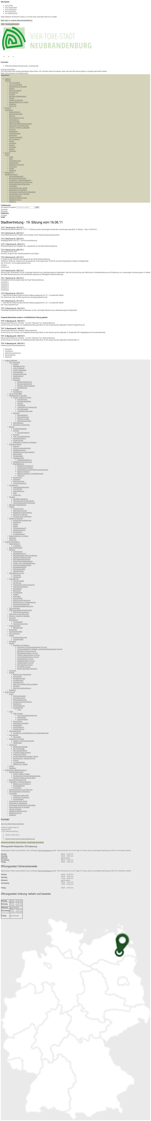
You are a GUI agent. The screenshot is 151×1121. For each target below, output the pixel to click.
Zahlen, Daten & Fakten (21, 774)
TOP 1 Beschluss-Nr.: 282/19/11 (12, 227)
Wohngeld (16, 596)
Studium (16, 435)
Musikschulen (18, 440)
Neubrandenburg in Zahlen (18, 102)
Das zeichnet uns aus (25, 665)
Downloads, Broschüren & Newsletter (22, 192)
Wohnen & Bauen (15, 90)
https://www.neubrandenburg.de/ (20, 839)
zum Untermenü (11, 9)
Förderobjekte (18, 456)
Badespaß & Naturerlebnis (22, 513)
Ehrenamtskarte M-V (24, 382)
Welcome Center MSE (21, 795)
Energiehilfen (17, 598)
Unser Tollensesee (19, 370)
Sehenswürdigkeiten (20, 747)
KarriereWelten (18, 799)
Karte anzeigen (21, 842)
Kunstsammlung (19, 698)
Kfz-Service (17, 583)
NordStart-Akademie (20, 499)
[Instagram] (7, 57)
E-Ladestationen (19, 534)
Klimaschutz (13, 92)
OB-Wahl (16, 686)
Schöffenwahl (22, 388)
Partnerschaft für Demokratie (23, 501)
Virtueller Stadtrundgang (22, 753)
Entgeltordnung (18, 729)
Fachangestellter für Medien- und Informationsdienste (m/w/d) (39, 649)
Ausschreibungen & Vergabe (19, 194)
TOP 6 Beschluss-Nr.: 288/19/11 (12, 270)
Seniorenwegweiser (24, 421)
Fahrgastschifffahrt (20, 751)
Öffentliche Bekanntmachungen (20, 124)
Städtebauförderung (24, 460)
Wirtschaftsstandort (16, 176)
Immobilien (17, 788)
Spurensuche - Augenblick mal (24, 758)
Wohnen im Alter (23, 419)
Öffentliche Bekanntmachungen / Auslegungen (22, 66)
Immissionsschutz (19, 483)
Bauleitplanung (18, 464)
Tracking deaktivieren (12, 24)
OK (3, 24)
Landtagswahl (18, 680)
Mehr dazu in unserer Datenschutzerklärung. (17, 20)
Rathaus (12, 116)
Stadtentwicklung (15, 200)
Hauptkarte (5, 290)
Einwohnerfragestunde (21, 604)
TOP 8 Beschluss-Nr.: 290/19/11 (12, 293)
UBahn (15, 526)
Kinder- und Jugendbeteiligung (24, 563)
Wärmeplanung (18, 491)
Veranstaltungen (15, 161)
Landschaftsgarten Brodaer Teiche (25, 756)
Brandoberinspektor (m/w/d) (27, 653)
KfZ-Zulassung (14, 139)
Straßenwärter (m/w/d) (25, 663)
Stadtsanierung (18, 458)
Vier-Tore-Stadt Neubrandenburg (12, 824)
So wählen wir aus (23, 667)
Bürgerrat (16, 378)
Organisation (17, 552)
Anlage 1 (4, 265)
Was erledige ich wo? (16, 118)
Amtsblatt (12, 143)
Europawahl (17, 676)
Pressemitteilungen (20, 637)
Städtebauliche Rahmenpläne (23, 452)
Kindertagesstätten (20, 429)
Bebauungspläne (23, 472)
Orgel (19, 710)
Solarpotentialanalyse (21, 487)
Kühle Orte (17, 495)
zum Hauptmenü (11, 7)
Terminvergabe (14, 122)
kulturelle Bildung (19, 438)
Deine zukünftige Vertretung (27, 669)
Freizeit (11, 98)
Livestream (17, 546)
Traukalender (18, 622)
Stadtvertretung (14, 112)
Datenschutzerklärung (13, 353)
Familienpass (22, 399)
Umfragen (12, 147)
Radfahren (17, 522)
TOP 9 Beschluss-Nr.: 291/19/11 (12, 301)
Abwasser (16, 479)
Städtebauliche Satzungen (22, 462)
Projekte (12, 94)
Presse (11, 141)
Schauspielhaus (19, 706)
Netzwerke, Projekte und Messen (24, 442)
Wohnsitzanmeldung (20, 587)
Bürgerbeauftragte (19, 567)
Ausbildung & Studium (21, 645)
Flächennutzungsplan (25, 468)
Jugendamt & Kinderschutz (27, 407)
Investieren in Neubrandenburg (20, 180)
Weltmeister (21, 717)
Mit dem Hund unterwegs (22, 516)
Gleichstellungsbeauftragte (23, 561)
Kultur (11, 157)
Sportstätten (17, 725)
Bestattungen (18, 628)
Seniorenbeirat (22, 415)
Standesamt (13, 131)
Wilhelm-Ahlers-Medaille (26, 386)
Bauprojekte (17, 454)
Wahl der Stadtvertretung (22, 688)
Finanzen (12, 129)
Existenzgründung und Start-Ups (20, 182)
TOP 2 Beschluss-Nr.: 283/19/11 (12, 233)
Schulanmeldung (23, 433)
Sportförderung (18, 727)
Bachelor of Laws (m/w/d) (26, 651)
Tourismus (13, 167)
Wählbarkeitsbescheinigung (23, 606)
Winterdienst (17, 532)
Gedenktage (17, 743)
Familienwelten (22, 409)
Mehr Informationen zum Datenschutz (14, 73)
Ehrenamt (16, 380)
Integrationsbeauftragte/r (22, 565)
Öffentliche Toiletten (20, 764)
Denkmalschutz (18, 481)
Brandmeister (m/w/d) (25, 659)
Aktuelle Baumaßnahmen (22, 520)
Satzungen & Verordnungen (19, 126)
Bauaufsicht (17, 477)
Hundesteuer (17, 593)
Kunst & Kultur (18, 509)
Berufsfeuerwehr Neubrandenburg (25, 555)
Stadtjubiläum (18, 376)
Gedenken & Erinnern (16, 165)
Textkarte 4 (5, 288)
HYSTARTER (17, 489)
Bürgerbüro (13, 135)
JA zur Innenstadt (15, 85)
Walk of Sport (18, 714)
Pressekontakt (18, 639)
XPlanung (20, 476)
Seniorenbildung (23, 417)
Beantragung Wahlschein (22, 674)
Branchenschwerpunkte (17, 178)
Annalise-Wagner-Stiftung (22, 702)
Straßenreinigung (19, 530)
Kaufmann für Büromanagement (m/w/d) (32, 647)
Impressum (9, 351)
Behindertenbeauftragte (21, 559)
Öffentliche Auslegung (25, 466)
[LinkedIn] (12, 57)
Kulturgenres (13, 163)
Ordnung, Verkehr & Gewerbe (19, 128)
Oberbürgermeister (15, 114)
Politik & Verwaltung (9, 109)
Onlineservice (14, 120)
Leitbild (15, 364)
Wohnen (16, 446)
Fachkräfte (13, 186)
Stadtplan (12, 104)
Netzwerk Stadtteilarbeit (17, 96)
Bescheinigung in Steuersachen (24, 602)
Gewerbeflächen (19, 786)
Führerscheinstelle (15, 137)
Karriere (12, 145)
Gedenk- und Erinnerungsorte (23, 741)
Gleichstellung (18, 423)
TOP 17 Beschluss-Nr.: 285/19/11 (13, 244)
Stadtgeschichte (19, 366)
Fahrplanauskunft (19, 528)
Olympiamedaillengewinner (27, 715)
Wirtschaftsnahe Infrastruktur (19, 184)
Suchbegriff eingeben (8, 207)
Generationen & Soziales (18, 87)
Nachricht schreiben (8, 842)
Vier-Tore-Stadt (14, 83)
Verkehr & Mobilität (16, 100)
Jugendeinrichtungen (25, 411)
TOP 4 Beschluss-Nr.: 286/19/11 (12, 250)
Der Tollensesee (18, 749)
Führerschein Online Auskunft (23, 585)
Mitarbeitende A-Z (19, 554)
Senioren (16, 413)
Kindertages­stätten (24, 401)
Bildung (12, 89)
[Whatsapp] (17, 57)
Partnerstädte (18, 372)
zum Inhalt (9, 5)
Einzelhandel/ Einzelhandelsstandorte (26, 776)
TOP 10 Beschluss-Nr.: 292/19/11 (13, 308)
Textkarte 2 (5, 284)
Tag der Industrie (15, 196)
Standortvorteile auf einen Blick (24, 778)
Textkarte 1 (5, 282)
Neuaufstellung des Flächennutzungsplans (32, 470)
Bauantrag (17, 591)
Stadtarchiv (17, 704)
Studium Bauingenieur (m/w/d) (28, 655)
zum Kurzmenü (10, 11)
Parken (11, 169)
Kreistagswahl (18, 682)
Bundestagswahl (19, 678)
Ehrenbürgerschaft (19, 374)
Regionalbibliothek (20, 700)
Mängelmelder (18, 571)
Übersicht (8, 357)
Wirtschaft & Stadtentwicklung (11, 173)
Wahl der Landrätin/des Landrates (25, 684)
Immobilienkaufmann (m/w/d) (28, 657)
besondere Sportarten (21, 723)
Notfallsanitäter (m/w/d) (26, 661)
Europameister (22, 719)
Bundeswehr (17, 392)
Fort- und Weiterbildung (21, 436)
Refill (15, 493)
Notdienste (17, 577)
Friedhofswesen (14, 133)
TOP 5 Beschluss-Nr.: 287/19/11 (12, 257)
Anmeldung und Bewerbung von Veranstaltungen (31, 733)
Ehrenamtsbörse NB (24, 384)
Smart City (13, 106)
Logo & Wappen (19, 368)
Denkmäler (17, 737)
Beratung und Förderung (22, 784)
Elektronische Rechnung (22, 600)
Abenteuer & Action (20, 511)
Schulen (20, 403)
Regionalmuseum (19, 696)
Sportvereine (17, 721)
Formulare (17, 575)
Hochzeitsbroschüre (20, 624)
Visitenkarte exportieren (35, 842)
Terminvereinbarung (45, 850)
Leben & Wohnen (8, 80)
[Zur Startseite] (47, 52)
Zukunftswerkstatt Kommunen (24, 503)
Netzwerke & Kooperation (18, 190)
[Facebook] (3, 57)
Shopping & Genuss (20, 515)
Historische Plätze (19, 754)
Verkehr (16, 595)
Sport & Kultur (7, 154)
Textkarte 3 (5, 286)
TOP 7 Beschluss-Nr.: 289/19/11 (12, 278)
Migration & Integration (21, 425)
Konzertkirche (18, 708)
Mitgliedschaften (19, 569)
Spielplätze (21, 405)
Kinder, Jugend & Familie (22, 397)
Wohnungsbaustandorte (22, 448)
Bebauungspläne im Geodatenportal (30, 474)
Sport (11, 159)
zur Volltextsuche (11, 13)
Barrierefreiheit (10, 355)
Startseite (4, 211)
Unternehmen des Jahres (18, 188)
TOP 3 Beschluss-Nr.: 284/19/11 (12, 239)
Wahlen (11, 149)
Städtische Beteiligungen (18, 198)
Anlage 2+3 (5, 267)
